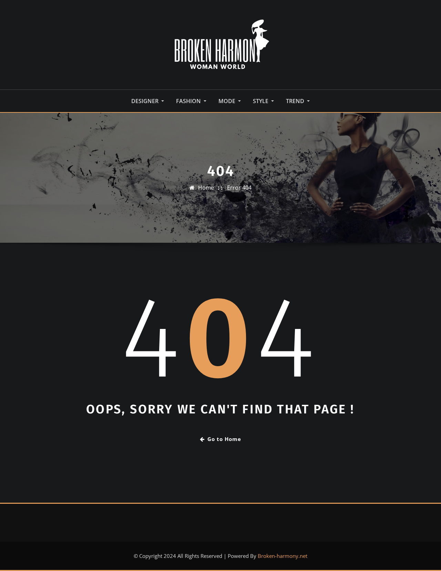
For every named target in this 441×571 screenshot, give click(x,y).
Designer (145, 101)
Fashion (189, 101)
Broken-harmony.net (282, 555)
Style (261, 101)
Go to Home (224, 438)
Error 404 (239, 187)
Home (206, 187)
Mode (227, 101)
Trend (296, 101)
